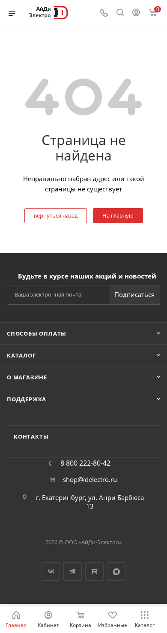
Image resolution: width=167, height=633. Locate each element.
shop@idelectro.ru (90, 479)
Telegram (72, 571)
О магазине (27, 377)
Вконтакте (51, 571)
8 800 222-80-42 (85, 463)
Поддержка (26, 399)
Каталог (21, 355)
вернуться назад (56, 215)
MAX (116, 571)
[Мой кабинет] (136, 13)
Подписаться (134, 294)
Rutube (94, 571)
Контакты (31, 436)
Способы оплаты (36, 333)
